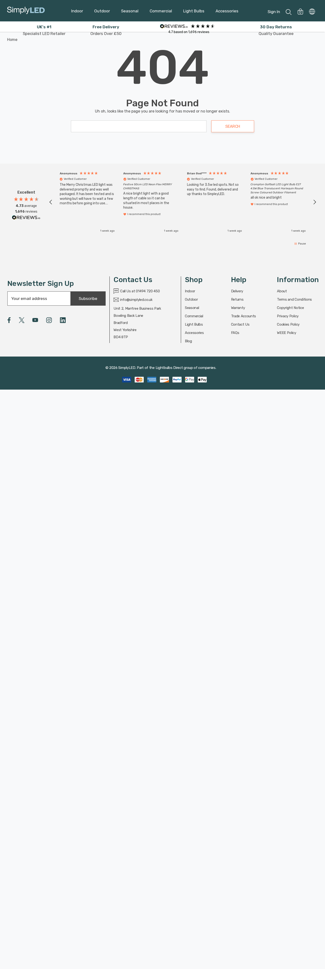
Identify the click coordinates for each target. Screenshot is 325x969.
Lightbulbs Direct (169, 368)
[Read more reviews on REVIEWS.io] (26, 218)
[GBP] (312, 11)
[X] (22, 320)
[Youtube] (35, 320)
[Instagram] (49, 320)
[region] (182, 202)
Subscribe (88, 298)
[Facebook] (9, 320)
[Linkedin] (63, 320)
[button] (51, 202)
